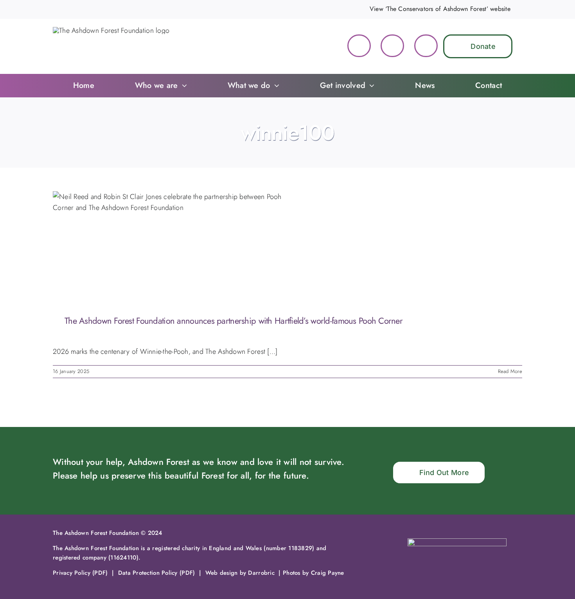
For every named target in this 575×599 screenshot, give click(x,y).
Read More (510, 371)
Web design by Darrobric (240, 573)
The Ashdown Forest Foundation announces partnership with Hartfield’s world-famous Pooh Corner (233, 320)
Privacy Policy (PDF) (80, 573)
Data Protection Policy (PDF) (156, 573)
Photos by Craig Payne (313, 573)
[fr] (457, 542)
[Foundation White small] (111, 30)
